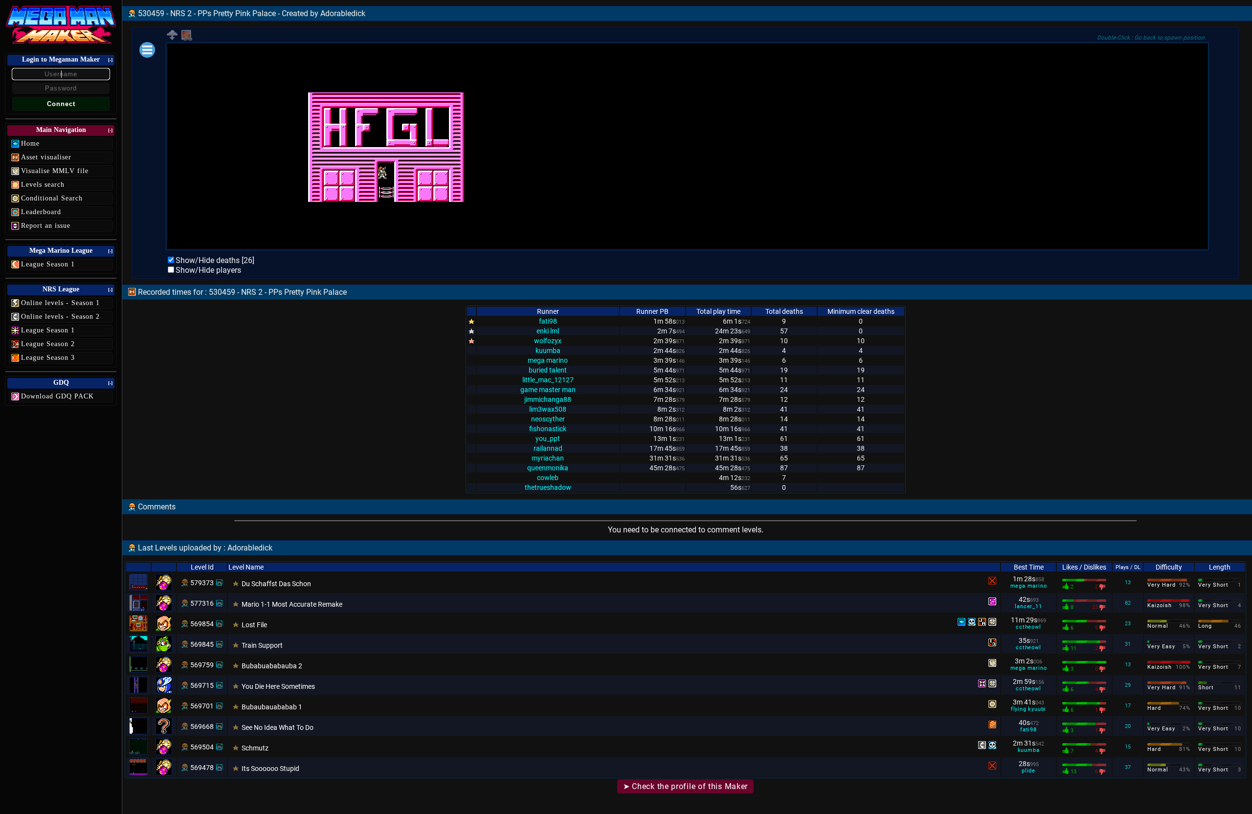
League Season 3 (48, 357)
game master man (548, 390)
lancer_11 (1028, 606)
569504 (202, 747)
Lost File (254, 625)
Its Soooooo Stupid (270, 768)
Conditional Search (52, 198)
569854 (202, 624)
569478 (202, 767)
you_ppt (548, 438)
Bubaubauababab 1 (272, 707)
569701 (202, 706)
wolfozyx (547, 341)
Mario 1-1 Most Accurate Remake (292, 604)
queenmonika (547, 468)
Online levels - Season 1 (60, 303)
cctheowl (1028, 627)
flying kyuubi (1028, 709)
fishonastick (547, 429)
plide (1028, 771)
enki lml (548, 331)
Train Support (262, 645)
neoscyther (548, 419)
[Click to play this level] (185, 583)
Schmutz (255, 748)
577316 (202, 603)
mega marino (548, 360)
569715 (202, 685)
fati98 (548, 321)
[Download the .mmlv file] (172, 38)
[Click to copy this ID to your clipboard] (219, 583)
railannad (548, 448)
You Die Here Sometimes (278, 686)
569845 (202, 644)
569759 (202, 665)
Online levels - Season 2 (60, 316)
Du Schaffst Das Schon (276, 584)
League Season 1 (48, 264)
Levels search (43, 184)
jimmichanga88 (547, 399)
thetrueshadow (548, 487)
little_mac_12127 (548, 380)
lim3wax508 (547, 409)
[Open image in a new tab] (187, 39)
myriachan (548, 458)
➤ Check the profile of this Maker (685, 786)
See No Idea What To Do (277, 727)
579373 (202, 583)
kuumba (548, 350)
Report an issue (45, 225)
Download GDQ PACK (57, 396)
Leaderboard (41, 212)
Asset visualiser (46, 157)
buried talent (548, 370)
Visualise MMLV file (55, 171)
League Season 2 (48, 344)
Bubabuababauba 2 (272, 666)
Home (30, 143)
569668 (202, 726)
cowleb (548, 478)
